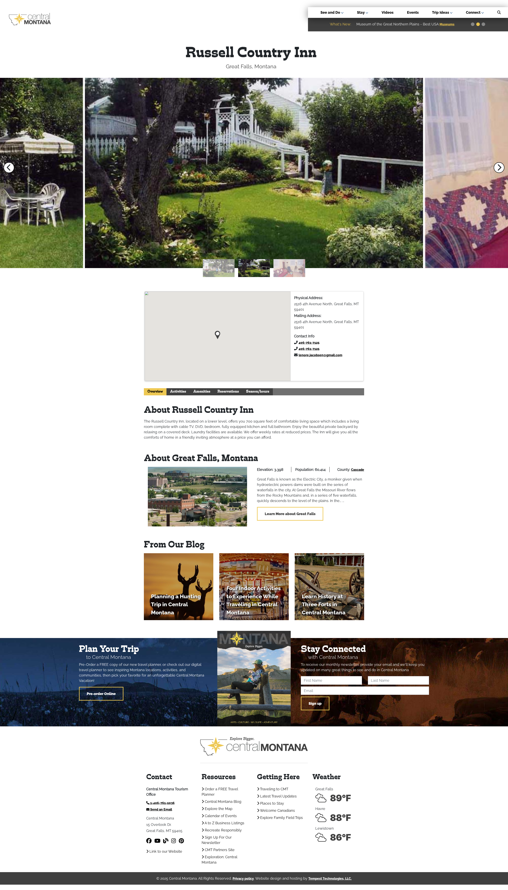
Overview (155, 392)
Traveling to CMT (273, 789)
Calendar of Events (220, 816)
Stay (361, 12)
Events (413, 12)
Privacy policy (243, 878)
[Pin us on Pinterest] (181, 841)
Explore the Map (218, 809)
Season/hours (257, 392)
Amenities (201, 392)
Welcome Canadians (277, 810)
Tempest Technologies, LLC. (330, 878)
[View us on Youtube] (157, 841)
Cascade (357, 470)
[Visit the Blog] (165, 841)
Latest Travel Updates (278, 796)
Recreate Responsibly (223, 830)
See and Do (330, 12)
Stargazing (449, 24)
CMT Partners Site (219, 850)
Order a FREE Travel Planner (220, 791)
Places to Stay (271, 803)
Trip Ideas (441, 12)
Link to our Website (165, 851)
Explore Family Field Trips (281, 818)
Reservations (228, 392)
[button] (9, 167)
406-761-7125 (309, 343)
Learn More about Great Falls (290, 514)
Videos (388, 12)
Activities (178, 392)
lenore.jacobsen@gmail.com (320, 355)
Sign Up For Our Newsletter (217, 840)
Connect (473, 12)
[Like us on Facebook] (149, 841)
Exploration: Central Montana (219, 859)
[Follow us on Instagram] (173, 841)
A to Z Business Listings (224, 823)
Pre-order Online (101, 694)
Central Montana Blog (222, 801)
